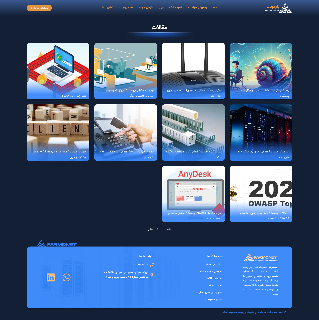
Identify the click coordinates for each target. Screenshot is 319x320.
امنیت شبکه (175, 7)
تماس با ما (107, 7)
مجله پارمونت (126, 7)
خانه (215, 7)
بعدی (150, 229)
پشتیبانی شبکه (199, 7)
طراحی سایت (146, 7)
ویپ (161, 7)
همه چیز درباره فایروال (73, 96)
